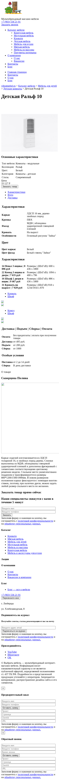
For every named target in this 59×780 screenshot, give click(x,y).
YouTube (12, 652)
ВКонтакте (13, 654)
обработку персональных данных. (22, 523)
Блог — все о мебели (19, 589)
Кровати (12, 536)
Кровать (12, 293)
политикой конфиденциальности (35, 521)
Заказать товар (10, 186)
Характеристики (16, 192)
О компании (14, 55)
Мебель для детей (17, 541)
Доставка (12, 197)
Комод (11, 310)
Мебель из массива (18, 547)
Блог (10, 66)
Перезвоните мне (11, 598)
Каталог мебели (16, 30)
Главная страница (17, 72)
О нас (11, 77)
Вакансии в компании (19, 577)
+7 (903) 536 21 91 (11, 21)
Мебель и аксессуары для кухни (25, 553)
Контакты (13, 64)
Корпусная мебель (17, 550)
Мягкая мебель (15, 539)
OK (9, 657)
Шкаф (11, 296)
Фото (10, 195)
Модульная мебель (17, 544)
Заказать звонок (9, 24)
